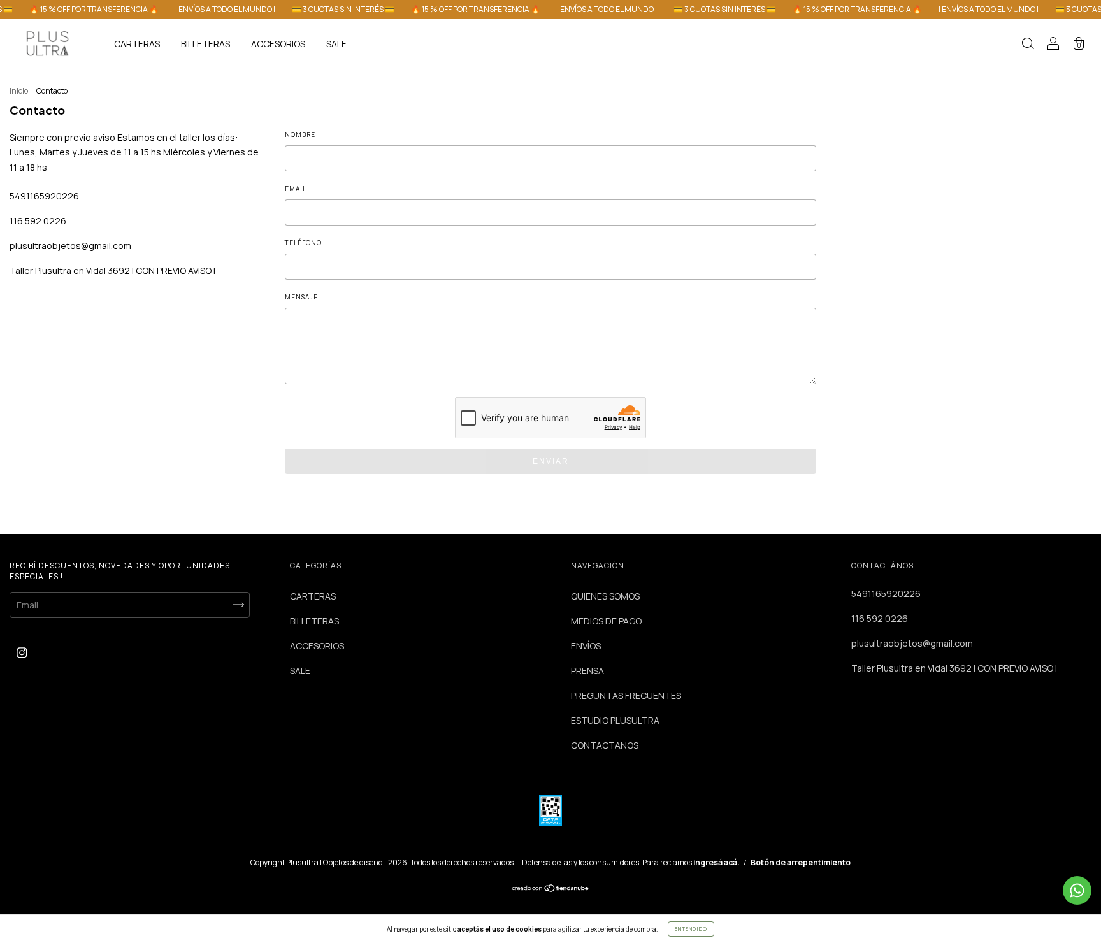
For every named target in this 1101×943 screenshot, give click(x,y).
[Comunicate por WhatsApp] (1077, 890)
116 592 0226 (38, 221)
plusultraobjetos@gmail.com (70, 246)
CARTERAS (137, 44)
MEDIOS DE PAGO (606, 621)
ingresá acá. (716, 862)
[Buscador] (1027, 45)
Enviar (551, 461)
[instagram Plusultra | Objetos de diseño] (22, 652)
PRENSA (587, 671)
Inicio (19, 90)
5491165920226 (44, 196)
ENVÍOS (586, 646)
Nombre (300, 134)
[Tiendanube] (551, 889)
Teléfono (303, 242)
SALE (336, 44)
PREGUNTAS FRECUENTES (626, 695)
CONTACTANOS (604, 745)
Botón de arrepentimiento (801, 862)
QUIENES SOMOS (605, 596)
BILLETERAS (205, 44)
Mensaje (301, 296)
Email (295, 188)
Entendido (691, 928)
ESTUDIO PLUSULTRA (615, 720)
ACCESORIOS (278, 44)
